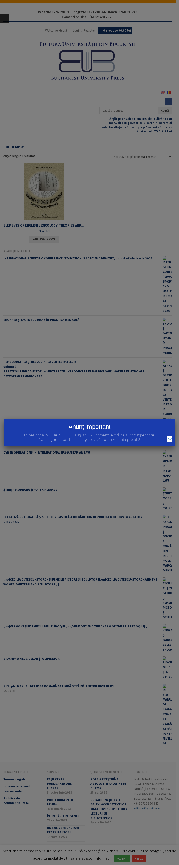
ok (170, 438)
